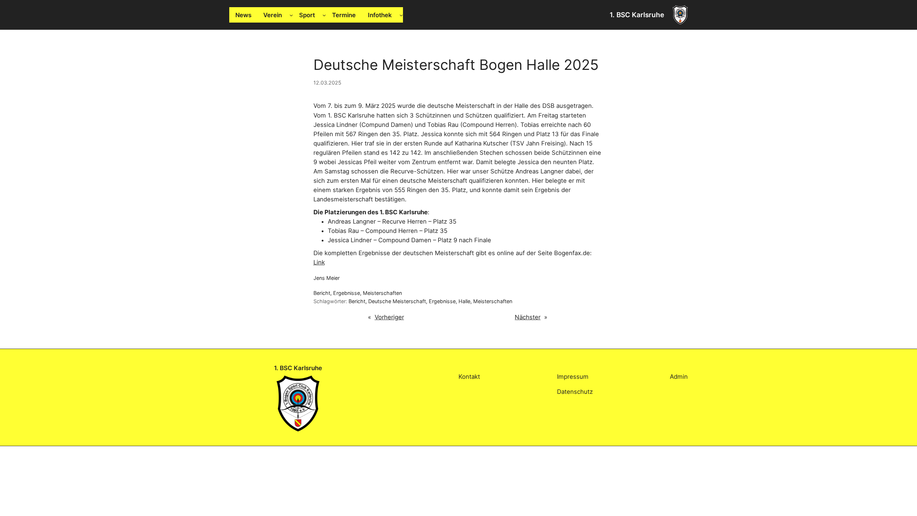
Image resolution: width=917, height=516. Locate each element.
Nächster (528, 317)
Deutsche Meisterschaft (397, 301)
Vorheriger (389, 317)
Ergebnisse (346, 293)
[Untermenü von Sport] (324, 15)
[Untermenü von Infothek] (401, 15)
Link (319, 262)
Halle (464, 301)
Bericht (321, 293)
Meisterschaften (382, 293)
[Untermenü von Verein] (291, 15)
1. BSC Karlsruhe (637, 14)
